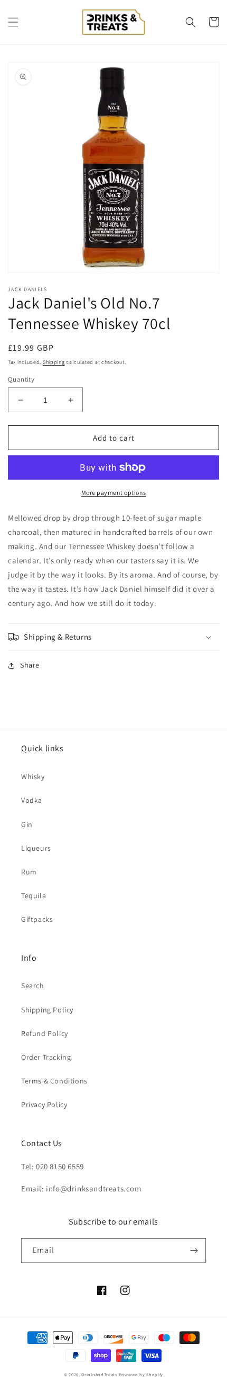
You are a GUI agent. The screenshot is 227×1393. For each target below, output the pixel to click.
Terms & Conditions (54, 1081)
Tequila (33, 895)
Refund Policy (44, 1033)
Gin (27, 824)
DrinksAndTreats (99, 1374)
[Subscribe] (193, 1250)
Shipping (54, 362)
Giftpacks (37, 919)
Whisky (33, 776)
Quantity (21, 379)
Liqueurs (36, 848)
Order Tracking (46, 1057)
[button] (13, 22)
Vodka (31, 800)
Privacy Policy (44, 1104)
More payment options (113, 492)
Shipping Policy (47, 1009)
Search (32, 985)
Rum (29, 872)
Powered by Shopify (141, 1374)
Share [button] (30, 665)
